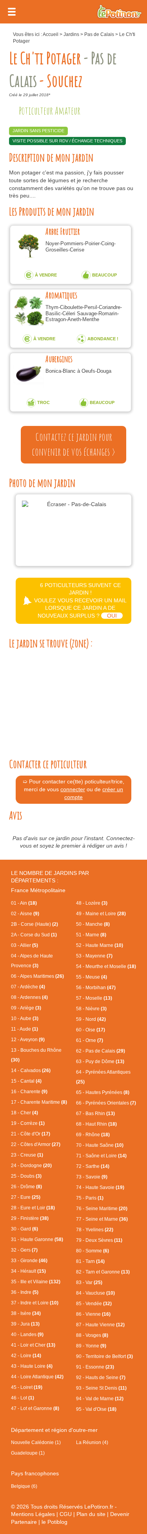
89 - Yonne (91, 1346)
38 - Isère (26, 1313)
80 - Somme (92, 1251)
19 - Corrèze (28, 1123)
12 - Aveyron (28, 1039)
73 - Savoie (91, 1177)
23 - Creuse (27, 1155)
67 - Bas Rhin (95, 1113)
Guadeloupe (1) (28, 1453)
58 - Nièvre (91, 1008)
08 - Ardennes (29, 997)
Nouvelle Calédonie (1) (36, 1442)
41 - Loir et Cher (33, 1345)
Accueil (50, 34)
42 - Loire (26, 1355)
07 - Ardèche (28, 987)
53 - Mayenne (94, 956)
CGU (66, 1514)
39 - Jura (25, 1324)
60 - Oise (90, 1030)
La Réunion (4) (92, 1442)
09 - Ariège (26, 1008)
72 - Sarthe (92, 1166)
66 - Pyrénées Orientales (106, 1103)
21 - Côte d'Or (30, 1134)
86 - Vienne (93, 1314)
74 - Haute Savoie (100, 1187)
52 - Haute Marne (99, 945)
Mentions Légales (33, 1514)
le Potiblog (54, 1522)
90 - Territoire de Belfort (104, 1356)
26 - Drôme (26, 1186)
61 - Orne (89, 1040)
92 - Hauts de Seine (100, 1377)
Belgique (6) (24, 1486)
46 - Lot (22, 1398)
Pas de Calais (99, 34)
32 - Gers (24, 1250)
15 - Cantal (26, 1081)
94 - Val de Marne (99, 1398)
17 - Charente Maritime (39, 1102)
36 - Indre (24, 1292)
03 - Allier (24, 945)
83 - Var (89, 1282)
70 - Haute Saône (99, 1145)
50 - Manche (93, 924)
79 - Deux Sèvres (99, 1240)
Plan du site (90, 1514)
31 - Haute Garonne (37, 1239)
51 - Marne (91, 935)
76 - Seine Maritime (101, 1208)
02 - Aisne (25, 913)
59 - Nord (91, 1019)
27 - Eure (25, 1197)
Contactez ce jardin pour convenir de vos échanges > (73, 444)
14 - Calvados (31, 1070)
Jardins (71, 34)
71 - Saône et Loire (101, 1156)
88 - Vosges (92, 1335)
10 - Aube (24, 1018)
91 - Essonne (95, 1367)
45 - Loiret (26, 1387)
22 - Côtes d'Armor (35, 1144)
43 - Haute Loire (32, 1366)
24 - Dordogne (31, 1165)
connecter (72, 789)
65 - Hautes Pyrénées (102, 1092)
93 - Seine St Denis (101, 1388)
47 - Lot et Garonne (35, 1408)
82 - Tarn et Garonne (103, 1272)
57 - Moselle (94, 998)
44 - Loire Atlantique (37, 1377)
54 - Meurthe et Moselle (106, 966)
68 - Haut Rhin (96, 1124)
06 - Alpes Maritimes (37, 976)
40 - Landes (27, 1334)
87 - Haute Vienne (100, 1324)
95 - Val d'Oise (96, 1409)
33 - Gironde (29, 1260)
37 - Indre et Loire (34, 1303)
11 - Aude (24, 1029)
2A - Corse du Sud (34, 935)
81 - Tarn (90, 1261)
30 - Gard (24, 1229)
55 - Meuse (91, 977)
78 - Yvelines (94, 1229)
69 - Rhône (93, 1134)
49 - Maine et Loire (101, 913)
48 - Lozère (91, 903)
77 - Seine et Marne (102, 1219)
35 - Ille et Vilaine (35, 1281)
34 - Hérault (28, 1271)
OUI (112, 616)
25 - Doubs (26, 1176)
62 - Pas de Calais (100, 1051)
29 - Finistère (30, 1218)
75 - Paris (89, 1198)
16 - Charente (29, 1091)
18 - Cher (24, 1112)
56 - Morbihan (96, 987)
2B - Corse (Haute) (34, 924)
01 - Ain (24, 903)
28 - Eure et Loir (33, 1208)
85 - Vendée (94, 1303)
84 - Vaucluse (95, 1293)
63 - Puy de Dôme (100, 1061)
